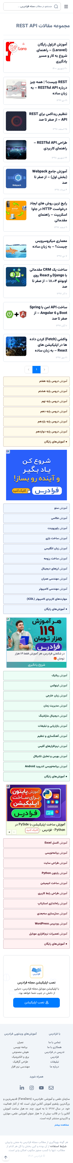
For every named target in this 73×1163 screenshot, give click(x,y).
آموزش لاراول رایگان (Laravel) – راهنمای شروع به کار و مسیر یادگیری (51, 53)
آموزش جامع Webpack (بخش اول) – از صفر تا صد (49, 177)
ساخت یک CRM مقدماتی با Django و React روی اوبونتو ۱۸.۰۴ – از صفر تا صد (48, 278)
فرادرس (54, 1057)
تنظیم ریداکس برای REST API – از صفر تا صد (48, 117)
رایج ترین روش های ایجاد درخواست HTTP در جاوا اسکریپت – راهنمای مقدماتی (48, 212)
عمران (20, 1042)
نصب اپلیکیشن (34, 1002)
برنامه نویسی (20, 1047)
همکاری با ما (54, 1047)
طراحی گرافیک (20, 1062)
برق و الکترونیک (20, 1057)
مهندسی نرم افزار (20, 1067)
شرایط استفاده (58, 1146)
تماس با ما (54, 1042)
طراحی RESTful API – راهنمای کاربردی (50, 145)
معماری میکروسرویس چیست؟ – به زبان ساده (49, 244)
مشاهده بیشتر (62, 1125)
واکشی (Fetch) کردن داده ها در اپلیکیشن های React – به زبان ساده (48, 345)
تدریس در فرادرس (54, 1052)
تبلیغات (54, 1062)
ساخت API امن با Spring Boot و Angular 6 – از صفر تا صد (48, 313)
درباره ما (54, 1067)
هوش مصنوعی (20, 1052)
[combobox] (29, 6)
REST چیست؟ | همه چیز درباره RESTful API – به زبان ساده (48, 87)
